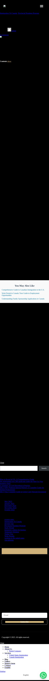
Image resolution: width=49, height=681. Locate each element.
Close (2, 463)
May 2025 (8, 502)
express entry (9, 520)
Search (2, 465)
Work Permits (9, 536)
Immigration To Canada (8, 13)
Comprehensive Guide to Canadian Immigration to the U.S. (23, 290)
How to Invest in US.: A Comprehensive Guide (17, 479)
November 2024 (10, 508)
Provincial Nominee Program (28, 13)
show (9, 61)
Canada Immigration (16, 657)
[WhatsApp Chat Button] (43, 675)
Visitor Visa (9, 534)
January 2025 (9, 504)
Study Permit (9, 528)
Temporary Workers (12, 532)
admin (14, 31)
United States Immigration (18, 655)
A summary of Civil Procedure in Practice (15, 486)
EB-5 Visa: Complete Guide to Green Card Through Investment (23, 492)
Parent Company (15, 651)
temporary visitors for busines (15, 530)
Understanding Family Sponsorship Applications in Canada (23, 299)
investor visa (9, 524)
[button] (41, 6)
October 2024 (9, 510)
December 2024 (10, 506)
